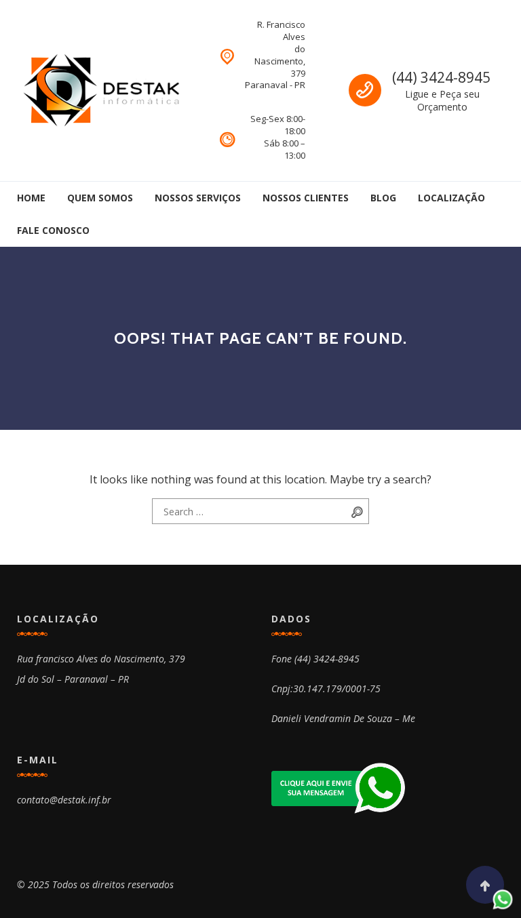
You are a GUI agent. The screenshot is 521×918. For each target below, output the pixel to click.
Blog (383, 197)
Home (31, 197)
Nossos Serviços (198, 197)
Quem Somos (100, 197)
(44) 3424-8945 (441, 77)
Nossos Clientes (306, 197)
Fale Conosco (53, 230)
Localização (451, 197)
